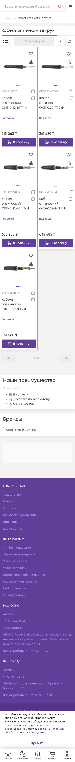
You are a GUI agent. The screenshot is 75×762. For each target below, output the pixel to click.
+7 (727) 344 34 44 (14, 621)
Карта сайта (12, 529)
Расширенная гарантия (20, 582)
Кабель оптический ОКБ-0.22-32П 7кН (15, 204)
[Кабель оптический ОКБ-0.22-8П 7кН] (19, 267)
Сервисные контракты (19, 554)
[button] (70, 7)
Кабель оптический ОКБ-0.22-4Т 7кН (51, 103)
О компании (12, 495)
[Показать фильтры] (69, 41)
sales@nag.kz (12, 628)
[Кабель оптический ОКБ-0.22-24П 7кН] (56, 167)
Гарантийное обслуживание (24, 575)
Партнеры (10, 522)
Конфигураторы (14, 595)
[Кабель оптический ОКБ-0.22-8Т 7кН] (19, 66)
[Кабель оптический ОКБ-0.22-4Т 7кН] (56, 66)
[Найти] (60, 6)
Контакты (10, 508)
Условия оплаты (15, 568)
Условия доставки (16, 561)
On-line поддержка (17, 548)
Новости (9, 501)
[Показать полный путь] (8, 18)
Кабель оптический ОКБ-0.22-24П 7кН (52, 204)
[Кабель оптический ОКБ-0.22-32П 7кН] (19, 166)
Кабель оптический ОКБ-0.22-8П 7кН (14, 304)
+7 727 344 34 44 (13, 677)
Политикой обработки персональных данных (34, 730)
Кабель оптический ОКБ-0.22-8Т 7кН (14, 103)
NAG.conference (14, 588)
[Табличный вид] (6, 41)
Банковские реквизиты (19, 515)
